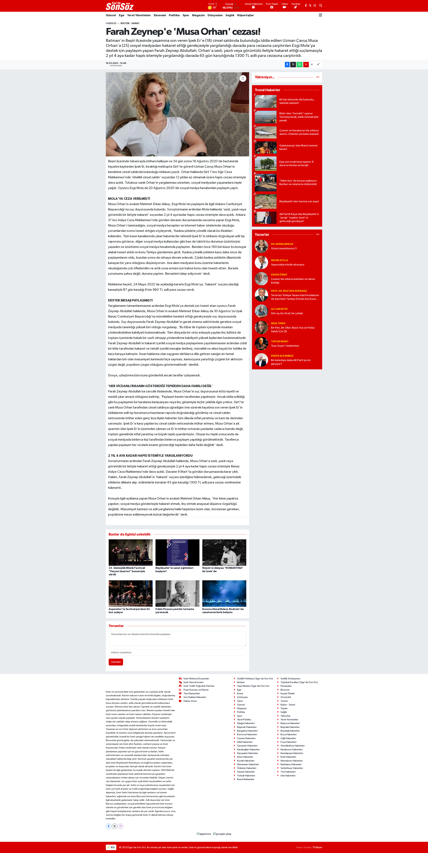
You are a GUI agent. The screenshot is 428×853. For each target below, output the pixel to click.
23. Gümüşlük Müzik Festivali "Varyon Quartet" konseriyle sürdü (127, 571)
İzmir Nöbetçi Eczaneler (196, 678)
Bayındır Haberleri (246, 727)
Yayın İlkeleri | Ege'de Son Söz (253, 686)
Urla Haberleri (288, 775)
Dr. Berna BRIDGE (282, 244)
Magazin (198, 15)
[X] (114, 826)
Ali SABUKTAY (279, 309)
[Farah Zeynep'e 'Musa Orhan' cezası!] (177, 114)
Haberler (111, 23)
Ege (121, 15)
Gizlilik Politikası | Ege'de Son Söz (255, 678)
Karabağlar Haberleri (248, 749)
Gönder (116, 662)
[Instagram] (120, 826)
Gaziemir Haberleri (247, 745)
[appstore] (204, 834)
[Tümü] (317, 77)
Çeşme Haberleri (246, 738)
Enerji (240, 693)
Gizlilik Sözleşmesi (290, 678)
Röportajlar (245, 15)
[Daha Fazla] (306, 64)
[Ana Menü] (320, 15)
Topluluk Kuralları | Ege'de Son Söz (299, 682)
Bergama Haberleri (247, 731)
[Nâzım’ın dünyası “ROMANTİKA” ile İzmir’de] (224, 552)
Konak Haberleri (245, 760)
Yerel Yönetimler (139, 15)
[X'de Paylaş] (293, 64)
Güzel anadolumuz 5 (284, 248)
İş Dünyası (242, 697)
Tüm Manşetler (192, 693)
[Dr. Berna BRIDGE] (261, 246)
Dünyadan (215, 15)
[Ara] (320, 6)
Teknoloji (285, 716)
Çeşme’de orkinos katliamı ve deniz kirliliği (293, 281)
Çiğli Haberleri (288, 738)
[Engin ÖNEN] (261, 278)
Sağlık (230, 15)
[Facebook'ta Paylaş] (287, 64)
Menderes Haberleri (292, 760)
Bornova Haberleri (247, 734)
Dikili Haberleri (245, 742)
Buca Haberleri (289, 734)
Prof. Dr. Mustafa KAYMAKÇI (289, 291)
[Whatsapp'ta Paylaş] (299, 64)
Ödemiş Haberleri (246, 768)
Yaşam (284, 708)
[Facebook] (108, 826)
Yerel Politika (244, 719)
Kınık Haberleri (288, 757)
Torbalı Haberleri (246, 775)
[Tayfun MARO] (261, 343)
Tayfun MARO (279, 341)
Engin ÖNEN (279, 275)
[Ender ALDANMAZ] (261, 359)
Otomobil (286, 697)
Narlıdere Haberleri (291, 764)
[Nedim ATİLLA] (261, 262)
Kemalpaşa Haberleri (292, 753)
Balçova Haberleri (290, 723)
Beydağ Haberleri (290, 731)
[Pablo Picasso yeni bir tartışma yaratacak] (177, 593)
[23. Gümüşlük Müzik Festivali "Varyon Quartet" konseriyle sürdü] (131, 552)
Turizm (284, 701)
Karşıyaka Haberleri (247, 753)
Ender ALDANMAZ (282, 356)
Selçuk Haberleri (246, 772)
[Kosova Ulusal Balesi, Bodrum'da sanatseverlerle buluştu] (224, 593)
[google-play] (222, 834)
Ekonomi (160, 15)
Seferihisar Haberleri (292, 768)
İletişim (241, 682)
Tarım (240, 701)
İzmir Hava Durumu (193, 682)
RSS (112, 847)
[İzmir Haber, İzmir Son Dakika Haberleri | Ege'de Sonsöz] (120, 6)
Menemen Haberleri (248, 764)
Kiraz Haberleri (245, 757)
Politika (174, 15)
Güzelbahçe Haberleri (293, 745)
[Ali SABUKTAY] (261, 311)
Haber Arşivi (190, 701)
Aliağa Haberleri (246, 723)
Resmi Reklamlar (245, 779)
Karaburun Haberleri (291, 749)
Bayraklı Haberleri (290, 727)
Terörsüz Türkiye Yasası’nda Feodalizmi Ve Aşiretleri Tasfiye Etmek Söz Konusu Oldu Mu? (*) (295, 297)
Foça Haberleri (288, 742)
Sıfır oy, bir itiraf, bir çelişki (287, 313)
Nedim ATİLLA (279, 260)
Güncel (111, 15)
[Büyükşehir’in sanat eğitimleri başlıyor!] (177, 552)
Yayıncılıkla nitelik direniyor (287, 264)
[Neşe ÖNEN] (261, 327)
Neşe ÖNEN (278, 323)
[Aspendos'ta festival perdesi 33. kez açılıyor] (131, 593)
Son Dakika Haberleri (195, 697)
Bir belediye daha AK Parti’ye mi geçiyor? (290, 362)
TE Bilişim (317, 847)
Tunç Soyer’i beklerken (285, 345)
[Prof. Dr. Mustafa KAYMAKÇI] (261, 294)
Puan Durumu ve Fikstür (196, 690)
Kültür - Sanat (130, 23)
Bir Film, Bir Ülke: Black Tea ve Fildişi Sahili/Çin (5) (292, 329)
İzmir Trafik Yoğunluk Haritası (199, 686)
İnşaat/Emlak (288, 693)
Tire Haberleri (288, 772)
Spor (186, 15)
